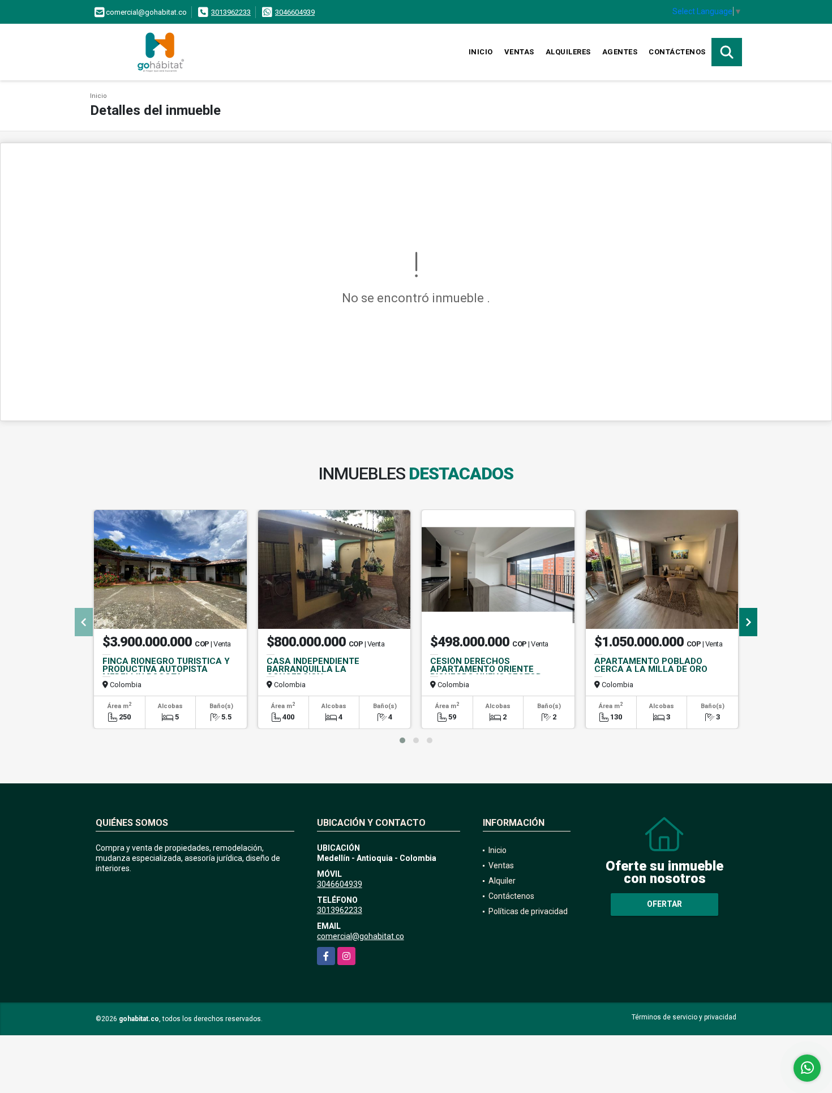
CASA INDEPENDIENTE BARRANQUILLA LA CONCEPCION (313, 669)
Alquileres (568, 52)
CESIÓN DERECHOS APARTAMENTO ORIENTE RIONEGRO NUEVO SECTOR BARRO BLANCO (486, 673)
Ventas (519, 52)
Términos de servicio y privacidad (684, 1017)
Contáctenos (677, 52)
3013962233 (231, 12)
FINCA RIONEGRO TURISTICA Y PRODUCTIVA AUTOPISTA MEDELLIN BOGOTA (166, 669)
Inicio (481, 52)
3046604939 (295, 12)
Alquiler (502, 880)
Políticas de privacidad (528, 911)
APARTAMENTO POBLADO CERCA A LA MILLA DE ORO (650, 665)
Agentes (620, 52)
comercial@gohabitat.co (360, 936)
